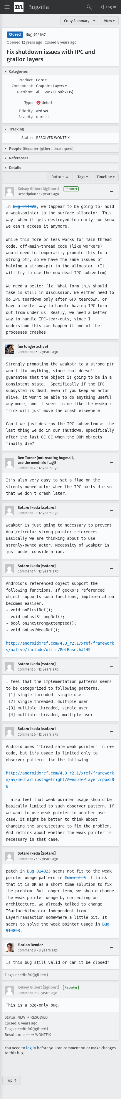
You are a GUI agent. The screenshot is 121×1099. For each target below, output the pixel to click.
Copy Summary (76, 21)
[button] (107, 7)
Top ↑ (11, 1080)
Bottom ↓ (60, 177)
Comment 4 (27, 571)
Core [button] (41, 80)
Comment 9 (27, 993)
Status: (27, 137)
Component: (22, 86)
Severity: (26, 117)
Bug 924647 (36, 34)
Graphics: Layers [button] (51, 86)
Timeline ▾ (106, 177)
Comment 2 (27, 468)
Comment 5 (27, 669)
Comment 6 (27, 734)
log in (31, 1048)
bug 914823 (24, 206)
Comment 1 (26, 352)
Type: (28, 102)
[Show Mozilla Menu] (18, 7)
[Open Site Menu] (7, 7)
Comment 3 (27, 513)
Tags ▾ (83, 177)
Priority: (26, 111)
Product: (26, 80)
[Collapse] (111, 191)
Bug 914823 (39, 871)
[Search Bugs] (89, 7)
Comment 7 (26, 859)
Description (27, 194)
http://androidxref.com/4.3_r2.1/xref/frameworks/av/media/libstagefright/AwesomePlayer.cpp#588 (60, 780)
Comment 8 (27, 950)
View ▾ (109, 21)
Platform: (25, 92)
